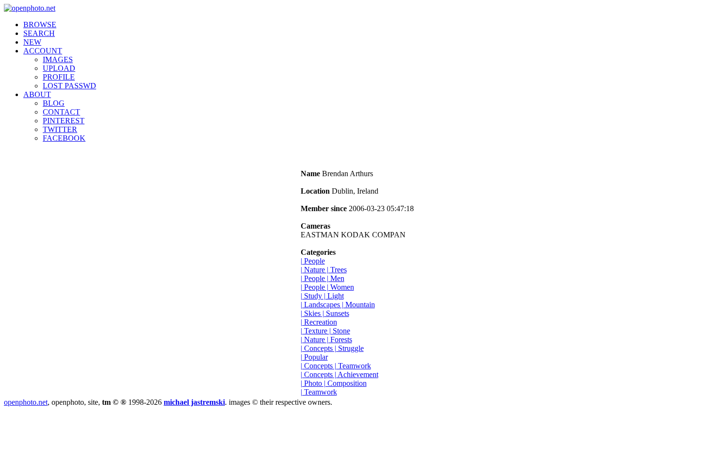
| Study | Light (322, 296)
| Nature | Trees (324, 269)
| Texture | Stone (325, 331)
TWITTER (60, 129)
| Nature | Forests (326, 339)
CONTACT (61, 112)
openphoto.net (26, 402)
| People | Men (322, 278)
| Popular (314, 357)
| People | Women (327, 287)
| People (313, 261)
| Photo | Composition (334, 383)
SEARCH (39, 33)
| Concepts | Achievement (339, 374)
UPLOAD (59, 68)
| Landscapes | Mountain (338, 304)
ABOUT (37, 94)
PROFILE (59, 77)
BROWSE (39, 24)
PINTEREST (64, 120)
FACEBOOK (64, 138)
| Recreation (319, 322)
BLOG (54, 103)
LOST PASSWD (69, 86)
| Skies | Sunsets (325, 313)
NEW (32, 42)
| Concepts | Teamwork (336, 366)
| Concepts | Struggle (332, 348)
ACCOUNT (42, 51)
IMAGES (58, 59)
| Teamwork (319, 392)
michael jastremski (194, 402)
